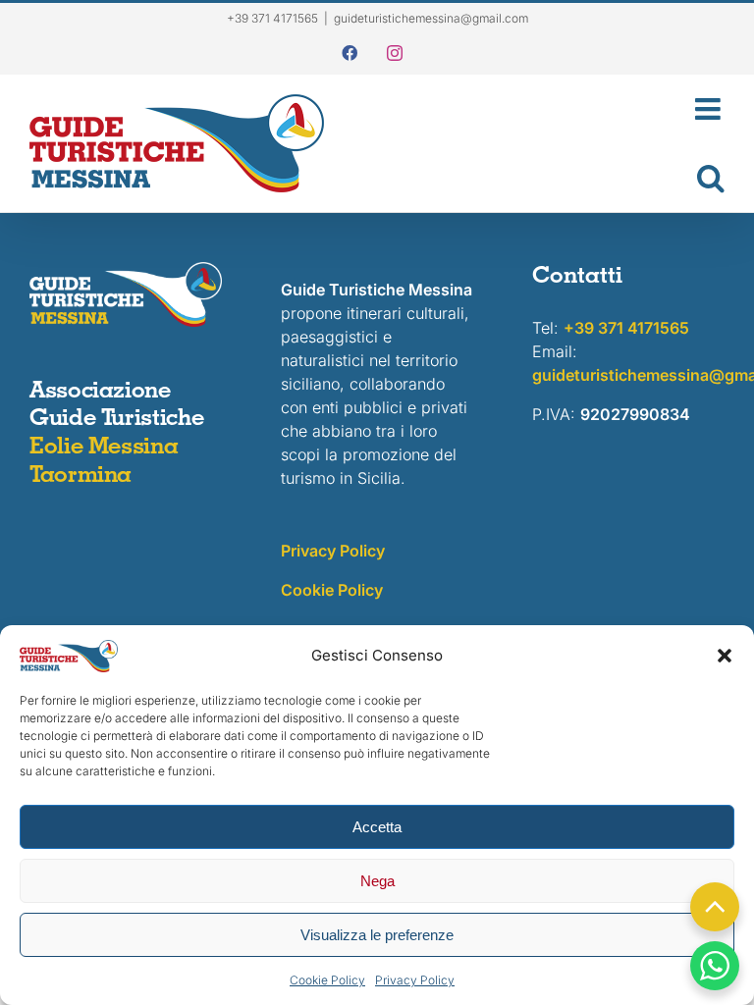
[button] (724, 655)
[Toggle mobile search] (534, 177)
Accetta (377, 827)
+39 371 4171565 (626, 328)
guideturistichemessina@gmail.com (431, 18)
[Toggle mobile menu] (534, 109)
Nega (377, 881)
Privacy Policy (415, 980)
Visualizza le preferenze (377, 934)
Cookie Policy (327, 980)
